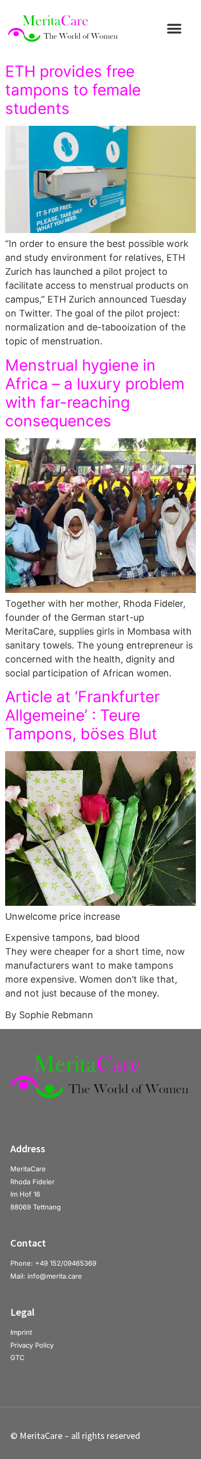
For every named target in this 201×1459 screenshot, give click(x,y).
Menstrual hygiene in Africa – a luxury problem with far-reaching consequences (95, 393)
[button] (174, 29)
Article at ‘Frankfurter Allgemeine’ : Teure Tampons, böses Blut (82, 715)
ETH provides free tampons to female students (73, 90)
